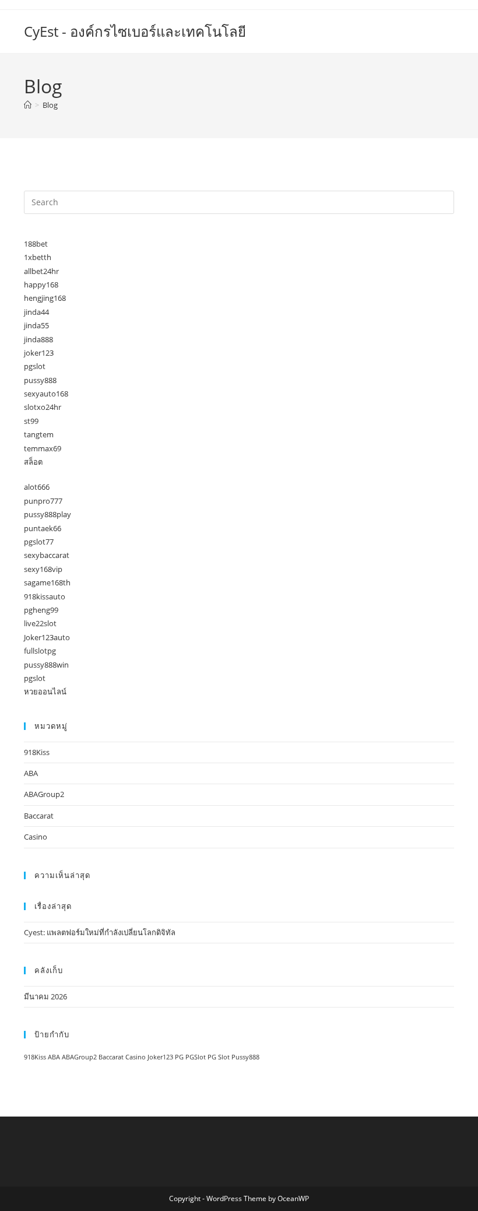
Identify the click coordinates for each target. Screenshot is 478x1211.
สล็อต (33, 462)
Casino (35, 836)
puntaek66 (42, 528)
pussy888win (46, 664)
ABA (31, 773)
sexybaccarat (46, 555)
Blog (50, 105)
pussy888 (40, 380)
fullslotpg (40, 650)
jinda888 (38, 339)
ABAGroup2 (44, 794)
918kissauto (44, 596)
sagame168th (47, 582)
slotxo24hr (42, 407)
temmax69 (42, 448)
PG (179, 1057)
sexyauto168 (46, 393)
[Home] (27, 105)
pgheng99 (41, 610)
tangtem (39, 434)
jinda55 (36, 325)
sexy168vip (43, 569)
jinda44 (36, 312)
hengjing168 (45, 298)
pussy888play (47, 514)
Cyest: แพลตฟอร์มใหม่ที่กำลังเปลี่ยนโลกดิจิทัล (99, 932)
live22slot (40, 623)
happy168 (41, 284)
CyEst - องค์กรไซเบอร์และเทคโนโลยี (135, 31)
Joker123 (160, 1057)
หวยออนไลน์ (45, 691)
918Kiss (37, 752)
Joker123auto (47, 637)
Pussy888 (245, 1057)
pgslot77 (39, 541)
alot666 (37, 487)
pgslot (34, 366)
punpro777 (43, 501)
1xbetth (37, 257)
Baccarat (39, 815)
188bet (36, 243)
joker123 (39, 352)
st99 (31, 421)
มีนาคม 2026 (45, 996)
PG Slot (219, 1057)
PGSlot (195, 1057)
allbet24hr (41, 271)
